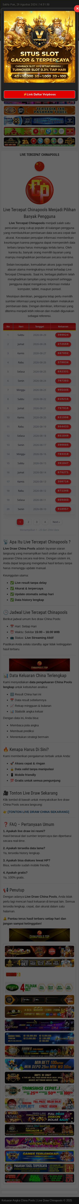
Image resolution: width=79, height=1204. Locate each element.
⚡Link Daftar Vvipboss (39, 94)
